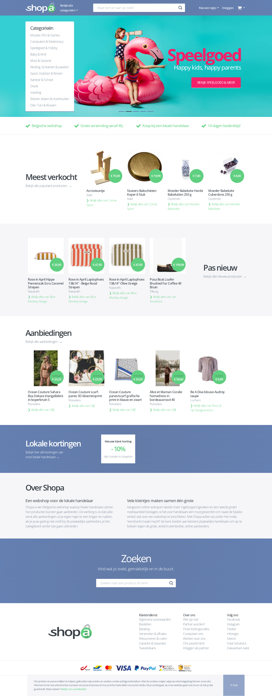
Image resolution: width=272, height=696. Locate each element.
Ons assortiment (193, 643)
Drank (34, 86)
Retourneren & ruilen (153, 638)
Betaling (144, 629)
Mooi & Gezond (40, 60)
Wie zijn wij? (191, 619)
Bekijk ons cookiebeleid (73, 689)
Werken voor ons (194, 638)
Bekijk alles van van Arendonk (163, 299)
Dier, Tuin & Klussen (43, 105)
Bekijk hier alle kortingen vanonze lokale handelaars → (44, 454)
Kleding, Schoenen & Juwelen (49, 67)
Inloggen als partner (196, 648)
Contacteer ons (193, 634)
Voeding (35, 92)
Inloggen (228, 8)
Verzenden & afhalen (153, 634)
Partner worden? (194, 624)
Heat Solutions (237, 643)
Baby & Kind (38, 54)
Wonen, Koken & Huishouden (49, 99)
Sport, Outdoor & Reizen (46, 73)
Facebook (233, 619)
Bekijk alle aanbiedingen (41, 341)
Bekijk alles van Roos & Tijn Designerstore (206, 407)
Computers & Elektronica (46, 41)
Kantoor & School (41, 80)
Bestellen (145, 624)
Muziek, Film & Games (45, 35)
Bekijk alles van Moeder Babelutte (184, 206)
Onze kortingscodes (196, 629)
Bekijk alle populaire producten (46, 186)
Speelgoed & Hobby (43, 48)
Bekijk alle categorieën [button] (68, 7)
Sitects (231, 638)
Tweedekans (147, 648)
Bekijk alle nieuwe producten (223, 276)
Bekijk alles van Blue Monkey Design (41, 299)
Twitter (231, 629)
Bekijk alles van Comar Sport (101, 202)
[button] (241, 7)
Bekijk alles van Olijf (42, 410)
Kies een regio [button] (208, 8)
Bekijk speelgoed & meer (216, 82)
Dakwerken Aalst (238, 648)
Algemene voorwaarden (155, 619)
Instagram (233, 624)
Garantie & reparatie (152, 643)
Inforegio (233, 634)
